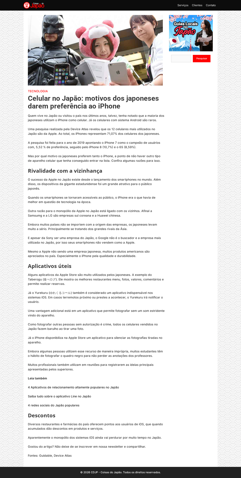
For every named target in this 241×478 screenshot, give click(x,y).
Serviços (182, 5)
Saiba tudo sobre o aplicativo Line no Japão (59, 396)
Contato (211, 5)
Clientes (197, 5)
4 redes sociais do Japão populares (53, 405)
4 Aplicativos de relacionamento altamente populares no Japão (73, 387)
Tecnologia (38, 91)
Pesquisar (201, 58)
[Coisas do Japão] (34, 5)
